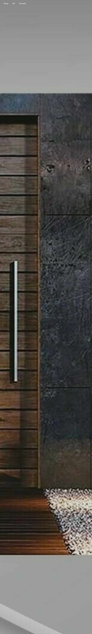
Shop (6, 3)
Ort (13, 3)
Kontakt (22, 3)
